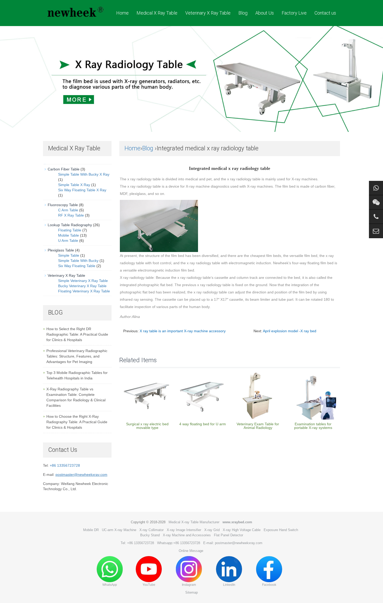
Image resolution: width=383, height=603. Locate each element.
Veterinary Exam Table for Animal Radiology (258, 426)
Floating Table (69, 230)
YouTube (149, 585)
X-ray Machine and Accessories (187, 535)
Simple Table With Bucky (78, 261)
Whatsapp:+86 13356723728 (178, 543)
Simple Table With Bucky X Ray (83, 174)
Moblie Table (68, 235)
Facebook (269, 585)
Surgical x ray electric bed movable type (147, 426)
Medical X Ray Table (157, 13)
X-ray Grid (212, 530)
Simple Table (68, 255)
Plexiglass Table (61, 250)
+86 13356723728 (65, 465)
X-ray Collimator (151, 530)
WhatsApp (109, 585)
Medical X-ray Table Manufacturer (194, 522)
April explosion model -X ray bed (289, 331)
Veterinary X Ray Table (208, 13)
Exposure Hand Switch (281, 530)
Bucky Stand (150, 535)
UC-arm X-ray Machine (119, 530)
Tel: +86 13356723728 (137, 543)
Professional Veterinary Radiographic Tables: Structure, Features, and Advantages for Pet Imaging (76, 356)
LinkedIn (229, 585)
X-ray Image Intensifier (184, 530)
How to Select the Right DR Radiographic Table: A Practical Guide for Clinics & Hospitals (77, 334)
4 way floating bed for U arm (202, 424)
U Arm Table (68, 240)
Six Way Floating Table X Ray (82, 190)
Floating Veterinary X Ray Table (84, 291)
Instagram (189, 585)
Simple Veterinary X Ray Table (83, 281)
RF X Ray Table (71, 215)
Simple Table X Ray (74, 185)
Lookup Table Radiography (70, 225)
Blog (243, 13)
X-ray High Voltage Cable (242, 530)
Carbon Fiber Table (63, 169)
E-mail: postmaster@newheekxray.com (232, 543)
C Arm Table (68, 210)
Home (122, 13)
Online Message (191, 551)
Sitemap (191, 592)
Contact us (325, 13)
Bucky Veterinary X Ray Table (82, 286)
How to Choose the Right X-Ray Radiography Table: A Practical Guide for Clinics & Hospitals (76, 421)
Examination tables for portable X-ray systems (313, 426)
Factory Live (294, 13)
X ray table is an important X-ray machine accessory (183, 331)
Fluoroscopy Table (63, 205)
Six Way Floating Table (76, 266)
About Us (264, 13)
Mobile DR (91, 530)
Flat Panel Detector (228, 535)
